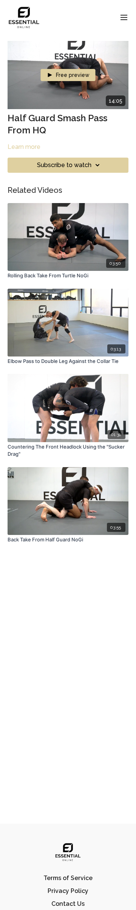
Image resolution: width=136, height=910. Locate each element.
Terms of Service (68, 878)
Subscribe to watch (64, 165)
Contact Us (68, 903)
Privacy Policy (68, 890)
